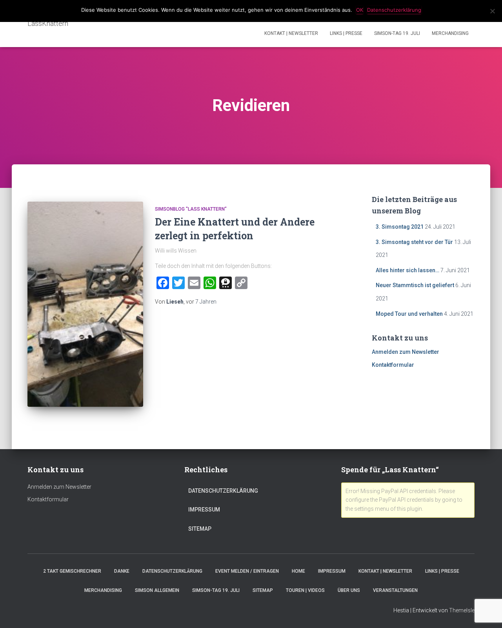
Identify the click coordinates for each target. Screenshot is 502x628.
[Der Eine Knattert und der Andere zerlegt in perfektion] (85, 304)
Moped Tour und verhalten (409, 314)
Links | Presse (346, 33)
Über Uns (349, 590)
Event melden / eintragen (247, 571)
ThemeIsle (462, 610)
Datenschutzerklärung (223, 491)
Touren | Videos (305, 590)
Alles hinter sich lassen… (407, 270)
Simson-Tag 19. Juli (397, 33)
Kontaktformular (393, 365)
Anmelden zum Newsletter (405, 352)
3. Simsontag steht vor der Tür (414, 242)
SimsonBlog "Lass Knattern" (191, 209)
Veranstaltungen (395, 590)
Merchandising (450, 33)
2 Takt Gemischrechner (72, 571)
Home (298, 571)
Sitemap (199, 529)
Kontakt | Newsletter (291, 33)
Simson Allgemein (157, 590)
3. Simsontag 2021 (400, 227)
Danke (121, 571)
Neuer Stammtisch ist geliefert (415, 285)
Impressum (204, 509)
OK (359, 10)
